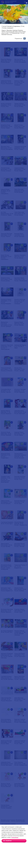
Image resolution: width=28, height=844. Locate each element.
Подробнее (14, 837)
